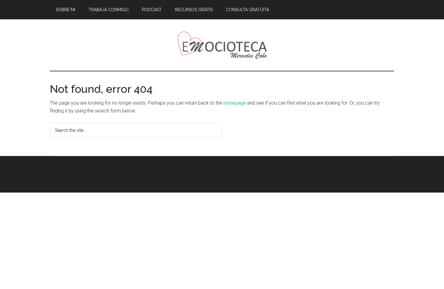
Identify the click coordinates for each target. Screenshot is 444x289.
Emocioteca (222, 45)
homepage (235, 103)
